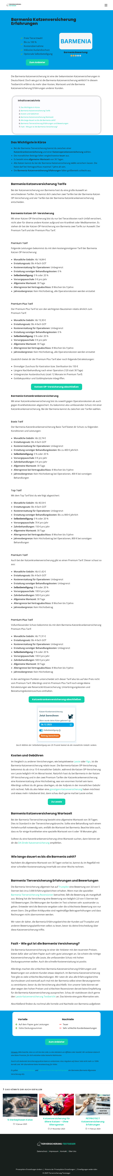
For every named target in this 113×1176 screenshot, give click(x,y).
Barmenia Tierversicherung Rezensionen (32, 894)
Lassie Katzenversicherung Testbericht (36, 996)
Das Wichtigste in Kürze (30, 107)
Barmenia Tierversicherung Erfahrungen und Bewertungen (44, 123)
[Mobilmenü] (106, 5)
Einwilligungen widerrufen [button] (87, 1169)
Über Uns (72, 1151)
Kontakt (63, 1151)
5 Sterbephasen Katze (20, 1119)
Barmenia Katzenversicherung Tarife (35, 110)
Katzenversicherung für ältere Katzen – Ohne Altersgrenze (56, 1121)
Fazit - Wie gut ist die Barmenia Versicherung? (39, 126)
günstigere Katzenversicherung (66, 789)
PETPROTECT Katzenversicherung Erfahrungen (92, 1121)
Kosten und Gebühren (30, 113)
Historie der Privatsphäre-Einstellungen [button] (60, 1169)
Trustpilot (64, 886)
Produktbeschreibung (26, 1070)
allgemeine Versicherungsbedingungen (53, 1070)
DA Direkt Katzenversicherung (33, 842)
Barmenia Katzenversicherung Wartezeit (37, 117)
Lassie (77, 761)
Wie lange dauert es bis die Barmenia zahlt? (38, 120)
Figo (88, 761)
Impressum (53, 1151)
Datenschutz (42, 1151)
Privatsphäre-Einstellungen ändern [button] (29, 1169)
